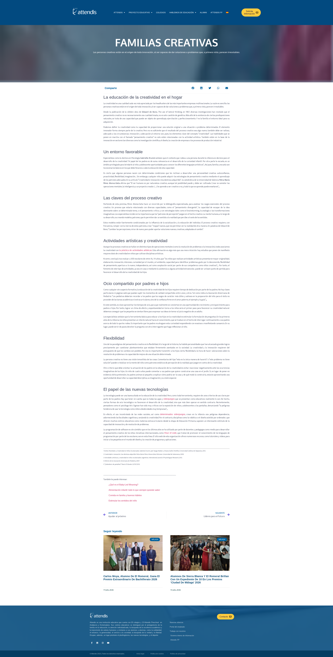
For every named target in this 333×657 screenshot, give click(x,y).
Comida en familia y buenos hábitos (125, 495)
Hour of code (170, 433)
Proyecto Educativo (139, 12)
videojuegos (169, 399)
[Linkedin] (97, 643)
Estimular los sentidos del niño (123, 501)
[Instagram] (103, 643)
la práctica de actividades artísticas (135, 250)
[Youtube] (108, 643)
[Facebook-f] (92, 643)
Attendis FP (216, 12)
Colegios (161, 12)
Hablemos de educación (181, 12)
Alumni (203, 12)
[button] (193, 88)
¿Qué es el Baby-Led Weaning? (123, 485)
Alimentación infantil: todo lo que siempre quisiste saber (134, 490)
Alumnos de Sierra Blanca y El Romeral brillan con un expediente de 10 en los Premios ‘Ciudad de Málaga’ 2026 (199, 579)
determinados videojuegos (172, 414)
